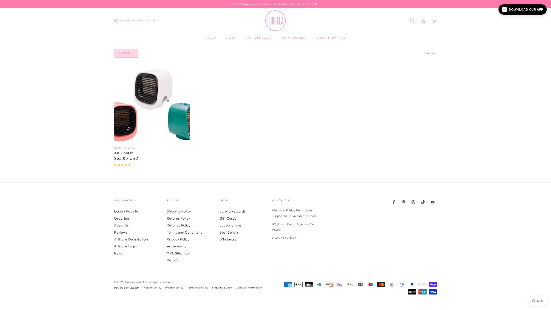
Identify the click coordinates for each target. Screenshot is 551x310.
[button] (522, 9)
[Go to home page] (275, 20)
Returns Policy (178, 218)
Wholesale (228, 239)
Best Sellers (229, 232)
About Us (121, 225)
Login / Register (127, 211)
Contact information (249, 287)
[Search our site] (412, 20)
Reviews (120, 232)
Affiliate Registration (131, 239)
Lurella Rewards (233, 211)
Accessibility (177, 246)
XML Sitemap (178, 253)
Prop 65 (173, 260)
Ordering (121, 218)
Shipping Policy (179, 211)
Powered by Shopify (127, 287)
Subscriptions (230, 225)
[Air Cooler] (152, 105)
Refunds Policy (178, 225)
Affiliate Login (125, 246)
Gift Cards (228, 218)
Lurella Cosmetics (136, 282)
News (118, 253)
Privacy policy (174, 287)
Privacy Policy (178, 239)
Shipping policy (222, 287)
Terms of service (197, 287)
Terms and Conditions (184, 232)
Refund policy (152, 287)
